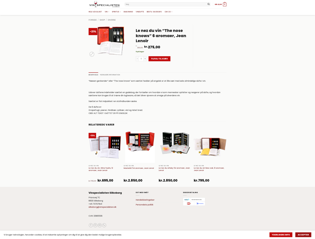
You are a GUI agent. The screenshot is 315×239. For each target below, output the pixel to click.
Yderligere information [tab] (110, 75)
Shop (102, 19)
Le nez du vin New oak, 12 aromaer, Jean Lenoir (209, 169)
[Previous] (89, 158)
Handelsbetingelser (145, 199)
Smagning (128, 11)
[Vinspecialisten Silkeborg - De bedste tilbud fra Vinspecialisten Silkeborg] (105, 4)
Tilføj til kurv (159, 58)
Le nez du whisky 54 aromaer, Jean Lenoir (174, 169)
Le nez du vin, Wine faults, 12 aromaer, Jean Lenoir (101, 169)
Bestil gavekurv (154, 11)
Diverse (112, 19)
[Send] (208, 4)
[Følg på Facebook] (91, 225)
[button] (220, 4)
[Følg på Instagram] (95, 225)
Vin (106, 11)
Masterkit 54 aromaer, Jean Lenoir (139, 168)
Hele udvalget (95, 11)
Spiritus (115, 11)
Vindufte (140, 11)
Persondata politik (144, 204)
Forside (93, 19)
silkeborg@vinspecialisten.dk (102, 207)
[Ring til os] (104, 225)
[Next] (226, 158)
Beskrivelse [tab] (93, 75)
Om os (168, 11)
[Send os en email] (100, 225)
